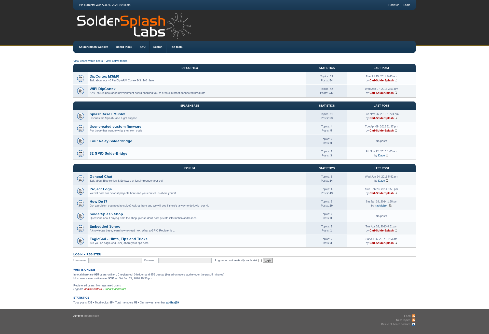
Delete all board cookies (396, 324)
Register (393, 4)
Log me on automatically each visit (236, 260)
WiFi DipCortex (103, 89)
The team (176, 46)
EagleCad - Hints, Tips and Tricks (118, 239)
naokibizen (381, 205)
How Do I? (98, 201)
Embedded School (105, 226)
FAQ (143, 46)
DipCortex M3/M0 (104, 76)
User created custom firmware (115, 126)
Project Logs (101, 189)
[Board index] (244, 24)
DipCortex (190, 67)
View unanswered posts (88, 60)
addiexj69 (172, 302)
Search (157, 46)
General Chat (101, 177)
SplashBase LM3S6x (107, 114)
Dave (381, 155)
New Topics (403, 320)
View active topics (116, 60)
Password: (150, 260)
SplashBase (189, 105)
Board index (124, 46)
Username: (80, 260)
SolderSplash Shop (106, 214)
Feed (407, 315)
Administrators (93, 289)
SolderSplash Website (93, 46)
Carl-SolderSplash (382, 80)
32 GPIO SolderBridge (108, 153)
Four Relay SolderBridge (111, 141)
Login (406, 4)
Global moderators (114, 289)
